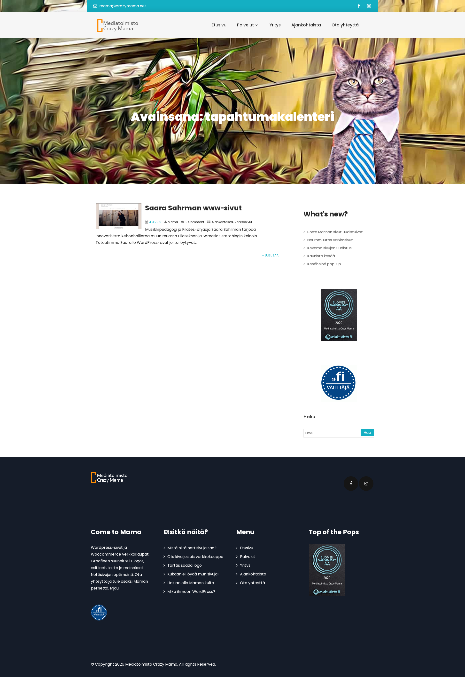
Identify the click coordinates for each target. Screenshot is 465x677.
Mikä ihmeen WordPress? (191, 591)
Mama (173, 222)
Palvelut (245, 25)
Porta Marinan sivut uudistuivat (335, 231)
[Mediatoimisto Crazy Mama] (116, 25)
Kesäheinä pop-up (324, 263)
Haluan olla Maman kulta (190, 583)
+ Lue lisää (270, 255)
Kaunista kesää (321, 255)
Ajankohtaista (306, 25)
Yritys (275, 25)
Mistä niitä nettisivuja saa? (192, 548)
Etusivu (219, 25)
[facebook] (358, 6)
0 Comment (195, 222)
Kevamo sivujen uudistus (329, 247)
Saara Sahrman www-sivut (193, 208)
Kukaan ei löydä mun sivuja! (193, 574)
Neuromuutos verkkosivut (330, 239)
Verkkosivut (243, 222)
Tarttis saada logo (184, 565)
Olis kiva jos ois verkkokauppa (195, 556)
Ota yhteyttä (345, 25)
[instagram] (368, 6)
